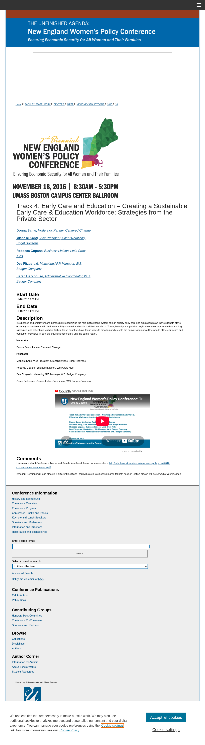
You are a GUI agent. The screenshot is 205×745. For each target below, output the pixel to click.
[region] (102, 723)
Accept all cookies (166, 717)
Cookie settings (112, 725)
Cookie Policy (69, 730)
